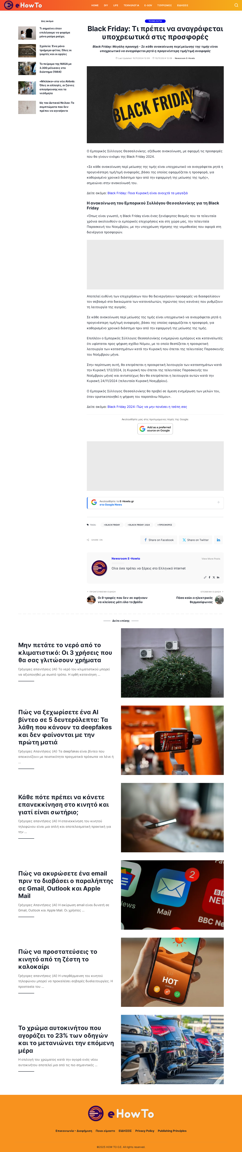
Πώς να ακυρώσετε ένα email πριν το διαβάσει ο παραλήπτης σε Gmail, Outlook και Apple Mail (66, 885)
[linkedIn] (218, 539)
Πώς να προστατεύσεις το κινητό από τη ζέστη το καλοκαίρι (57, 959)
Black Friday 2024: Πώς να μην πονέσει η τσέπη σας (147, 407)
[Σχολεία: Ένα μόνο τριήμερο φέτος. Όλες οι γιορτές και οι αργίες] (27, 50)
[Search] (236, 5)
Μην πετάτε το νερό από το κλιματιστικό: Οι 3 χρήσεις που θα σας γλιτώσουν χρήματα (65, 652)
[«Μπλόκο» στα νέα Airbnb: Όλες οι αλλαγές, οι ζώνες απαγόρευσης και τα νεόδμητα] (27, 88)
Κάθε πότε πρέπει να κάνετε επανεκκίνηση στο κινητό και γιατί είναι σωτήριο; (63, 804)
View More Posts (211, 558)
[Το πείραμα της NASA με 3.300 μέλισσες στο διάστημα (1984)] (27, 68)
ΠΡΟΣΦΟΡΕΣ (165, 525)
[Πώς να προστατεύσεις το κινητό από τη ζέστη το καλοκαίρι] (172, 972)
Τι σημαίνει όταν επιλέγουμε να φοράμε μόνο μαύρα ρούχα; (55, 32)
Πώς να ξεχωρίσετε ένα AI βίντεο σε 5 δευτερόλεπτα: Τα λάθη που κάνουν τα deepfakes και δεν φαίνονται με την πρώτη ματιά (65, 727)
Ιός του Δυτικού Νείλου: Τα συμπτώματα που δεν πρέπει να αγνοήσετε (57, 106)
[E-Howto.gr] (23, 5)
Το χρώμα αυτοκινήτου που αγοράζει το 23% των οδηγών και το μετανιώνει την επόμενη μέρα (66, 1039)
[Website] (205, 577)
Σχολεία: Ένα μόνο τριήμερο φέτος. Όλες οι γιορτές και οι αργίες (56, 50)
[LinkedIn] (218, 577)
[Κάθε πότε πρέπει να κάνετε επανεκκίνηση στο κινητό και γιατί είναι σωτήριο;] (172, 817)
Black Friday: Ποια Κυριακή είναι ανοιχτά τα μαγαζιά (148, 193)
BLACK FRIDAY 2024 (139, 525)
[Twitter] (214, 577)
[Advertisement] (155, 264)
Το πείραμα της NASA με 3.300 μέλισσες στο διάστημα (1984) (56, 67)
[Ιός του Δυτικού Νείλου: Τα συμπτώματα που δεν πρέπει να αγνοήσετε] (27, 107)
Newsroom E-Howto (185, 58)
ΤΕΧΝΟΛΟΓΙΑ (155, 21)
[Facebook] (209, 577)
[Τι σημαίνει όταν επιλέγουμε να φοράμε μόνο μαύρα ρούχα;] (27, 33)
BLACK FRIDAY (112, 525)
